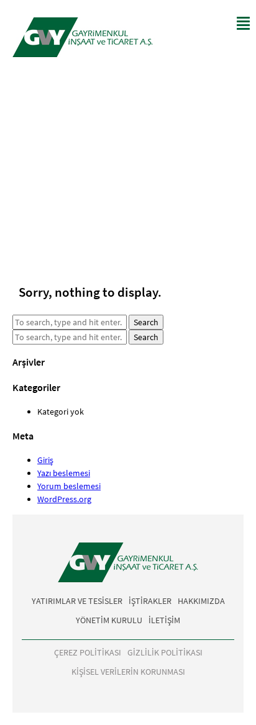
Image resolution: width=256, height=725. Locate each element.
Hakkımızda (201, 600)
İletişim (164, 620)
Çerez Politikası (87, 652)
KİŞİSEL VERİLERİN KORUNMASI (128, 671)
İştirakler (150, 600)
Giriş (45, 460)
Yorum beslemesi (69, 486)
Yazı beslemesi (63, 473)
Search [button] (146, 322)
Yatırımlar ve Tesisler (77, 600)
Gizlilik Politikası (165, 652)
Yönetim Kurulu (109, 620)
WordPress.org (64, 499)
